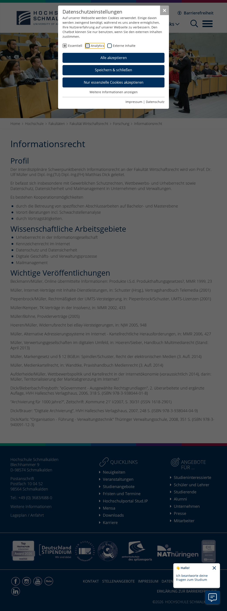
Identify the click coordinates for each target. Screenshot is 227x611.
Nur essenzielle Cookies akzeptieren (113, 82)
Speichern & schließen (113, 69)
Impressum (133, 102)
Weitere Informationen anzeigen (114, 92)
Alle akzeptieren (113, 57)
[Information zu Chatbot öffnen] (212, 597)
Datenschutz (155, 102)
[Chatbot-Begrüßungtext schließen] (214, 568)
